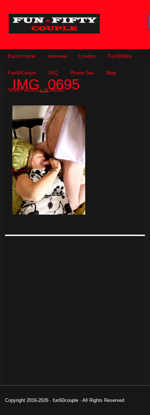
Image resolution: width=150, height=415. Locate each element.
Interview (57, 56)
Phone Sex (82, 73)
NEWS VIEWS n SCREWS (36, 90)
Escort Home (22, 56)
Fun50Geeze (22, 73)
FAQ (53, 73)
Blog (110, 73)
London (87, 56)
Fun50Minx (120, 56)
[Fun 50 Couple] (54, 32)
